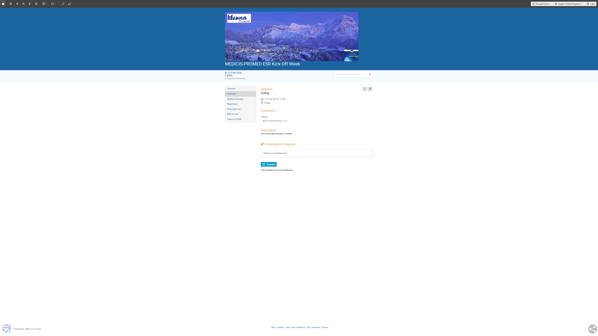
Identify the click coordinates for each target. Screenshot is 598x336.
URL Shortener (313, 327)
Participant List (234, 109)
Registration (232, 104)
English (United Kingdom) (569, 3)
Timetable (231, 94)
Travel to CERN (234, 119)
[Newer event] (30, 4)
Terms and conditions (295, 327)
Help (273, 327)
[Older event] (17, 4)
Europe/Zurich (542, 3)
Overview (231, 88)
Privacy (325, 327)
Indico (27, 329)
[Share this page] (592, 329)
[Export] (45, 4)
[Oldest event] (11, 4)
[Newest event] (36, 4)
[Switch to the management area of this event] (69, 4)
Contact (280, 327)
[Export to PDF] (364, 89)
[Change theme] (54, 4)
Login (592, 3)
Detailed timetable (235, 99)
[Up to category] (23, 4)
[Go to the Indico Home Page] (3, 4)
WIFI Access (233, 114)
